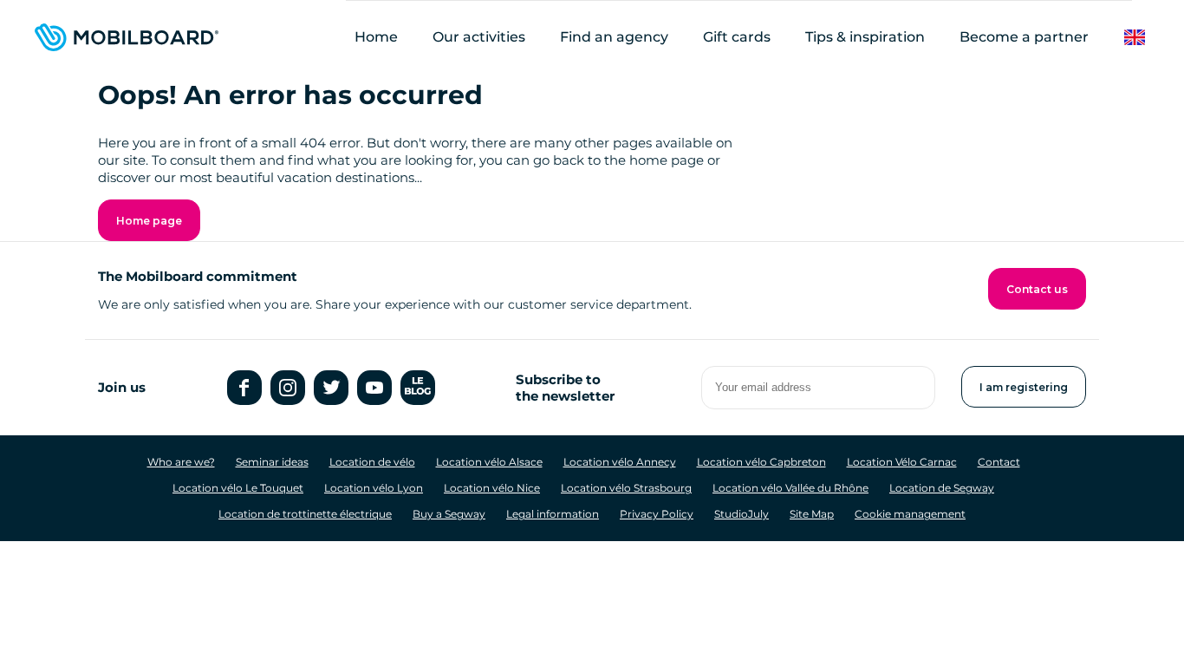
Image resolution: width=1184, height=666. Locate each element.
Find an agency (614, 37)
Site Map (812, 513)
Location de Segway (941, 487)
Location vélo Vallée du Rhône (790, 487)
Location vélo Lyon (373, 487)
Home (376, 37)
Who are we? (181, 461)
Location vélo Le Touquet (237, 487)
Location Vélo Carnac (902, 461)
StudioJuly (741, 513)
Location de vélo (372, 461)
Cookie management (910, 513)
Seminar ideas (272, 461)
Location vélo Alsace (489, 461)
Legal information (552, 513)
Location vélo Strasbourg (626, 487)
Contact (999, 461)
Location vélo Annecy (619, 461)
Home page (149, 220)
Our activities (479, 37)
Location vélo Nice (492, 487)
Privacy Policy (656, 513)
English (1148, 37)
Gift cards (737, 37)
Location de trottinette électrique (305, 513)
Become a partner (1024, 37)
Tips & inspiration (865, 37)
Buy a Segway (449, 513)
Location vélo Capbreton (761, 461)
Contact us (1037, 289)
